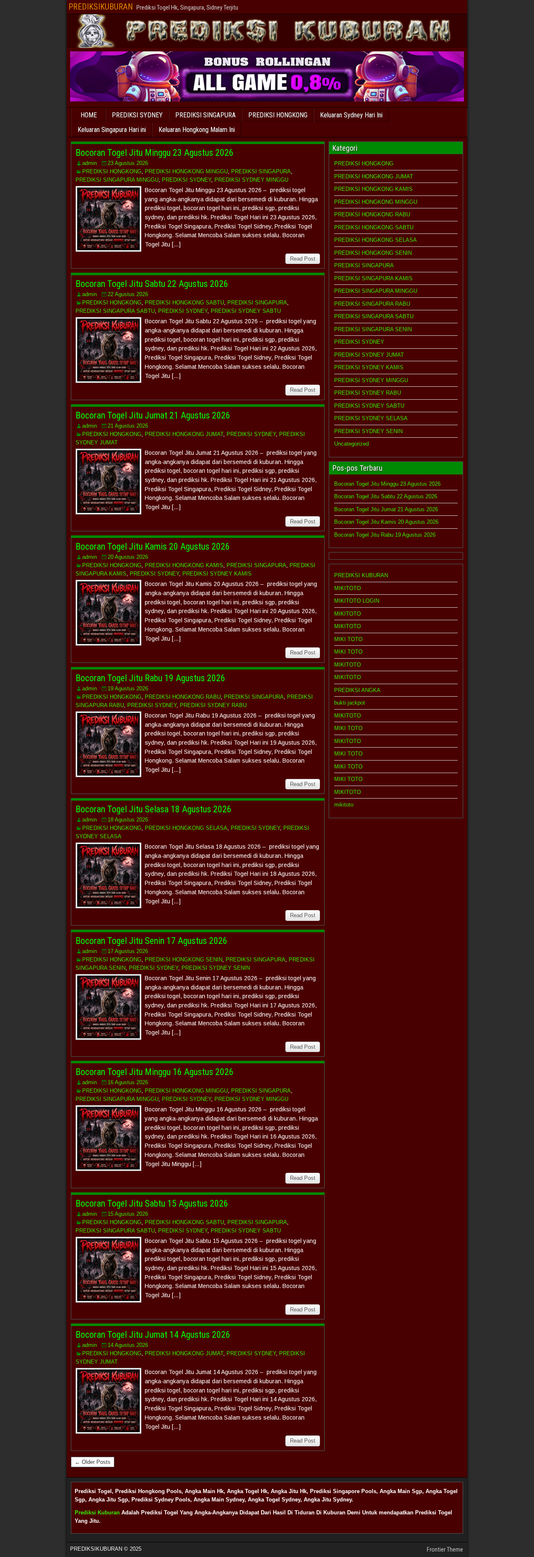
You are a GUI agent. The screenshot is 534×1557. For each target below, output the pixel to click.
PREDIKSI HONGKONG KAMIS (184, 565)
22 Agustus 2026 (128, 294)
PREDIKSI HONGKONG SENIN (183, 959)
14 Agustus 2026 (128, 1345)
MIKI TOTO (348, 639)
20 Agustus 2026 (128, 557)
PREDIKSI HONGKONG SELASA (186, 828)
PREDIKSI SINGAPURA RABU (372, 304)
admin (89, 163)
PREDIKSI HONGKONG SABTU (184, 302)
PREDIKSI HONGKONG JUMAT (184, 434)
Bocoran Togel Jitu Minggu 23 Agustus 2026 (155, 152)
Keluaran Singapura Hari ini (112, 130)
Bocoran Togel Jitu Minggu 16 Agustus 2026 (155, 1072)
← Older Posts (93, 1462)
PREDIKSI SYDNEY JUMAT (369, 355)
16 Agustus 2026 (128, 1082)
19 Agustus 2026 (128, 688)
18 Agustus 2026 (128, 820)
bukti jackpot (349, 703)
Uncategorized (351, 444)
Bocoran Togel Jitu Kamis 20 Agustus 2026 (153, 546)
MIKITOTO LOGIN (356, 601)
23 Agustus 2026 (128, 163)
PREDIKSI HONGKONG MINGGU (186, 171)
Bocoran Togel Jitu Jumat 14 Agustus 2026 (153, 1334)
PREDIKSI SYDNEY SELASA (371, 418)
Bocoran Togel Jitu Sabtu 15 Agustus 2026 (152, 1203)
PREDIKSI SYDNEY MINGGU (251, 180)
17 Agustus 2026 (128, 951)
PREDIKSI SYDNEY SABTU (246, 311)
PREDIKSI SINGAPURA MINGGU (117, 180)
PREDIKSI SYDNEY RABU (213, 705)
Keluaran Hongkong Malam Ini (197, 130)
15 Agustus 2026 (128, 1214)
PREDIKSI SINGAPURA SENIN (373, 329)
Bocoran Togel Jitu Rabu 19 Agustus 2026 (150, 678)
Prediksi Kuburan (97, 1512)
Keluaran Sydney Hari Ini (351, 115)
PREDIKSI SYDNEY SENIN (215, 968)
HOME (89, 115)
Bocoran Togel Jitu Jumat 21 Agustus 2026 (153, 415)
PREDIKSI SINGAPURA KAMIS (373, 278)
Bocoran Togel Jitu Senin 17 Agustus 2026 (151, 941)
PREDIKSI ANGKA (357, 690)
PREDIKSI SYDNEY (137, 115)
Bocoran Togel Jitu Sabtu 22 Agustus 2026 (152, 284)
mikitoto (343, 804)
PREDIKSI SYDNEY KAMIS (217, 574)
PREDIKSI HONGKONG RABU (183, 697)
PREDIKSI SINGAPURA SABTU (115, 311)
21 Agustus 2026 (128, 426)
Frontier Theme (445, 1549)
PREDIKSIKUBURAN (100, 7)
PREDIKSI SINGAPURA (205, 115)
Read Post (302, 259)
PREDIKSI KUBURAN (361, 575)
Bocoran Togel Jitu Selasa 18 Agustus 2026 (154, 809)
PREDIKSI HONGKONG (277, 115)
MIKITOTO (347, 588)
